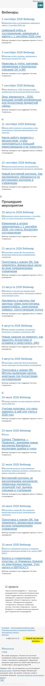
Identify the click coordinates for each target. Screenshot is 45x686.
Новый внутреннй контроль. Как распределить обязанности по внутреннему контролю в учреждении (22, 178)
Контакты (5, 635)
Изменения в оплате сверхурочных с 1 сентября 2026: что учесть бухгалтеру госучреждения (20, 228)
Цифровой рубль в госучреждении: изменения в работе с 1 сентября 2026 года (21, 33)
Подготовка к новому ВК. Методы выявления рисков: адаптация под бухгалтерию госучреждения (20, 374)
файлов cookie (5, 671)
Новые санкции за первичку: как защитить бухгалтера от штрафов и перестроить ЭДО (22, 339)
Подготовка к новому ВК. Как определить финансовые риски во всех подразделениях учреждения (21, 266)
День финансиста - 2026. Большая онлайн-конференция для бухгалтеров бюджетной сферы (21, 101)
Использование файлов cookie (22, 628)
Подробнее (7, 47)
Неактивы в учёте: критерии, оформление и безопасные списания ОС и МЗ (20, 66)
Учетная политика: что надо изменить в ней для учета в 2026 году (19, 411)
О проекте (5, 628)
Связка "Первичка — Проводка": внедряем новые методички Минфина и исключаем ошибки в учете (20, 444)
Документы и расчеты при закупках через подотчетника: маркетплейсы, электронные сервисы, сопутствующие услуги (22, 305)
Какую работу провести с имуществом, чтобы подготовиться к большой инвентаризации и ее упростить (22, 142)
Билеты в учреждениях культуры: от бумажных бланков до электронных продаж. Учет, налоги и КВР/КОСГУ (22, 563)
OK (2, 680)
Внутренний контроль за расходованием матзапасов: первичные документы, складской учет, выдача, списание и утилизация (20, 484)
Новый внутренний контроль (34, 639)
